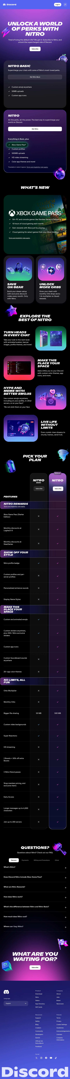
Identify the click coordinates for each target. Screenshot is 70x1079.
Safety (37, 1021)
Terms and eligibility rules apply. (37, 167)
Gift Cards (38, 1007)
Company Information (60, 1039)
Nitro (37, 997)
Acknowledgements (63, 1031)
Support (38, 1018)
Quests (37, 1037)
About (59, 994)
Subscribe (39, 488)
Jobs (58, 997)
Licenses (59, 1034)
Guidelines (60, 1028)
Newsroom (60, 1004)
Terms (58, 1018)
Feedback (38, 1046)
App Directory (40, 1004)
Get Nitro (35, 129)
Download (38, 994)
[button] (65, 4)
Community (39, 1031)
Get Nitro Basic (35, 77)
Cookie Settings (62, 1024)
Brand (58, 1000)
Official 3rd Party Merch (39, 1042)
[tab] (14, 860)
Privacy (59, 1021)
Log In (58, 4)
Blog (36, 1024)
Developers (39, 1034)
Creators (38, 1028)
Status (37, 1000)
